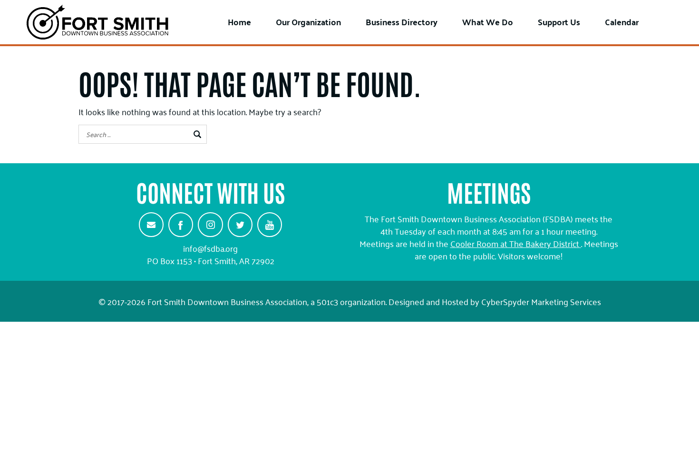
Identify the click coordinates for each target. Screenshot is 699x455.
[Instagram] (210, 224)
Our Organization (308, 22)
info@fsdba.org (210, 248)
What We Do (487, 22)
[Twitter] (240, 224)
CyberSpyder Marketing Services (541, 301)
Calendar (622, 22)
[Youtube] (269, 224)
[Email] (151, 224)
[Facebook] (180, 224)
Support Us (559, 22)
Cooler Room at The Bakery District (514, 243)
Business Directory (401, 22)
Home (239, 22)
